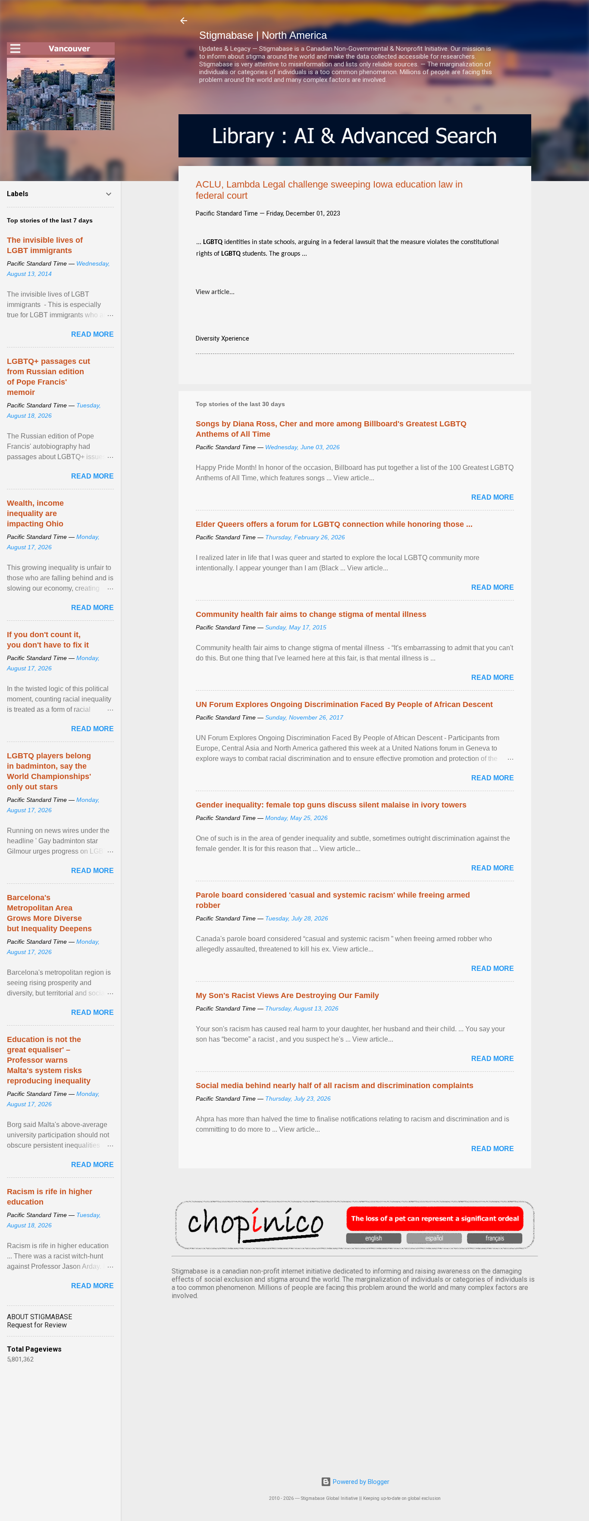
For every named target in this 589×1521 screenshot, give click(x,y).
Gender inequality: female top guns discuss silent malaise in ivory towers (331, 805)
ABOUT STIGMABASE (39, 1317)
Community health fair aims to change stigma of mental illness (311, 614)
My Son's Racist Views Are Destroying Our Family (287, 995)
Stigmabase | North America (263, 35)
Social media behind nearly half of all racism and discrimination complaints (334, 1085)
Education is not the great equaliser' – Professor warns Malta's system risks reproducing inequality (49, 1060)
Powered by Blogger (360, 1482)
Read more (492, 497)
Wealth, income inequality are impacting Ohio (35, 513)
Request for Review (37, 1325)
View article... (215, 292)
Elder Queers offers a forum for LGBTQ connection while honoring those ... (334, 524)
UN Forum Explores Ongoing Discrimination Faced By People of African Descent (344, 704)
